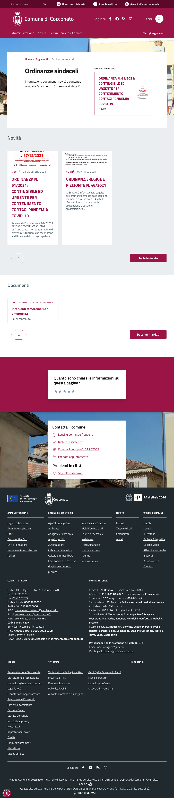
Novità (16, 171)
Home (28, 59)
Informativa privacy (18, 721)
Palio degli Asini (57, 688)
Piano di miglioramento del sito (24, 683)
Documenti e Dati (17, 539)
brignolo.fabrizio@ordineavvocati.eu (114, 651)
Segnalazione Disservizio (21, 699)
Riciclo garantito (97, 678)
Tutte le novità (148, 258)
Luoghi (147, 528)
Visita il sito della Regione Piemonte (68, 672)
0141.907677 (20, 598)
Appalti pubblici (56, 539)
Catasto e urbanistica (60, 550)
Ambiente (53, 528)
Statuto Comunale (17, 716)
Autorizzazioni (56, 545)
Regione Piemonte (20, 4)
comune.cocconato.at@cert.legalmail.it (36, 610)
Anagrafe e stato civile (61, 534)
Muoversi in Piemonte (100, 688)
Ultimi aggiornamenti (19, 743)
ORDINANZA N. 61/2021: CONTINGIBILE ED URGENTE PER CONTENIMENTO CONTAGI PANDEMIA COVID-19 (117, 91)
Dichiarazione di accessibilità (23, 678)
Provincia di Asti (57, 678)
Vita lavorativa (90, 561)
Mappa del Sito (15, 754)
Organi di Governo (17, 523)
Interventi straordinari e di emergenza (30, 311)
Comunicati (122, 534)
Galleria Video (151, 545)
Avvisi (119, 539)
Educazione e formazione (62, 561)
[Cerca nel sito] (159, 19)
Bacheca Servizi (16, 710)
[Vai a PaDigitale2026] (146, 497)
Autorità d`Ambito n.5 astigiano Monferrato (72, 694)
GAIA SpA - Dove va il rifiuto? (104, 672)
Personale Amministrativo (22, 550)
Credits (11, 737)
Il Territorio (149, 534)
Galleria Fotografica (154, 539)
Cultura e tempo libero (60, 555)
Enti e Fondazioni (17, 545)
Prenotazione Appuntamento (23, 694)
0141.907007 (20, 594)
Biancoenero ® (100, 788)
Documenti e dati (148, 334)
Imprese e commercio (94, 523)
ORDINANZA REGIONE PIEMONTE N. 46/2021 (86, 182)
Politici (11, 555)
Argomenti (42, 59)
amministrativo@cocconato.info (33, 614)
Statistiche (13, 748)
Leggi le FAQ (14, 688)
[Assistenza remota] (90, 784)
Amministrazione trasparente (32, 302)
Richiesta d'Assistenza (19, 705)
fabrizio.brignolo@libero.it (111, 647)
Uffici (10, 534)
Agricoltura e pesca (59, 523)
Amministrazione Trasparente (23, 672)
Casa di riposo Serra (99, 683)
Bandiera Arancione (59, 683)
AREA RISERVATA (87, 793)
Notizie (120, 523)
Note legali (13, 726)
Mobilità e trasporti (92, 528)
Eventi (147, 523)
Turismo (86, 555)
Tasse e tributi (124, 528)
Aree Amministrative (19, 528)
